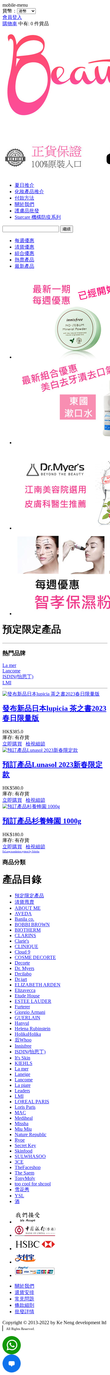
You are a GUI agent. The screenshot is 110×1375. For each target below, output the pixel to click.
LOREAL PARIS (32, 1101)
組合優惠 (24, 253)
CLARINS (25, 935)
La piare (23, 1085)
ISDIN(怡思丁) (30, 1051)
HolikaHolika (28, 1034)
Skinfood (23, 1150)
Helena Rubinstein (32, 1028)
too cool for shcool (33, 1183)
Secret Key (25, 1145)
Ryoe (20, 1140)
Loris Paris (25, 1107)
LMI (19, 1096)
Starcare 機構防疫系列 (38, 217)
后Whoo (23, 1039)
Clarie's (22, 941)
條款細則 (24, 1305)
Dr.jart (21, 979)
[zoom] (11, 1370)
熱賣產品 (24, 259)
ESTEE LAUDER (33, 1001)
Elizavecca (25, 990)
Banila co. (24, 919)
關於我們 (24, 204)
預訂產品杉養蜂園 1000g (41, 821)
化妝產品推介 (29, 191)
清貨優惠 (24, 247)
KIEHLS (23, 1063)
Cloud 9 (22, 951)
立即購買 (12, 743)
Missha (21, 1123)
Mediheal (24, 1118)
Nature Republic (30, 1134)
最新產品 (24, 266)
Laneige (22, 1074)
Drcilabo (23, 973)
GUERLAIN (27, 1017)
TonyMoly (25, 1178)
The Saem (24, 1172)
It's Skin (22, 1057)
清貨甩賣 (24, 902)
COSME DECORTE (35, 957)
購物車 (9, 23)
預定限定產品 (29, 895)
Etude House (27, 995)
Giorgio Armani (30, 1012)
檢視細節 (35, 743)
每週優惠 (24, 240)
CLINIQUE (26, 946)
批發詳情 (24, 1311)
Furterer (22, 1006)
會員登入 (12, 17)
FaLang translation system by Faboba (20, 851)
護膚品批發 (27, 210)
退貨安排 (24, 1292)
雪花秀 (22, 1189)
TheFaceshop (28, 1167)
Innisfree (23, 1046)
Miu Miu (23, 1129)
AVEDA (23, 913)
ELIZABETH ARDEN (38, 984)
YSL (19, 1195)
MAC (20, 1112)
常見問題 (24, 1298)
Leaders (22, 1090)
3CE (19, 1161)
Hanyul (22, 1023)
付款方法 (24, 198)
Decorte (22, 962)
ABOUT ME (28, 908)
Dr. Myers (24, 968)
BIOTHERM (28, 930)
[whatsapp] (11, 1352)
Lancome (24, 1079)
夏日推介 (24, 185)
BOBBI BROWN (32, 924)
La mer (21, 1068)
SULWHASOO (30, 1156)
